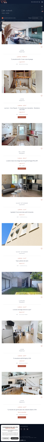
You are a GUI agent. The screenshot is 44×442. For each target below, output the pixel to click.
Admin (24, 437)
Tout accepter (15, 438)
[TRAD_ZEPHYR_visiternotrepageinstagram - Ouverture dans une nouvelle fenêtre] (24, 429)
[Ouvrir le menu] (42, 2)
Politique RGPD (31, 437)
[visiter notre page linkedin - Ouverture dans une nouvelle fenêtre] (27, 429)
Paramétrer (5, 438)
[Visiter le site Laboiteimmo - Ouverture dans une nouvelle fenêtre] (22, 439)
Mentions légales (19, 437)
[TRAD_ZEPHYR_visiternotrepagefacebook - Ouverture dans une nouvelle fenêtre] (21, 429)
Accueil (3, 13)
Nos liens (27, 437)
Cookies (35, 437)
